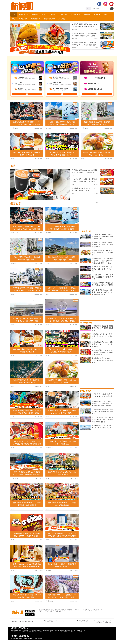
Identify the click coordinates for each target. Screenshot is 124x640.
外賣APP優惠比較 (78, 631)
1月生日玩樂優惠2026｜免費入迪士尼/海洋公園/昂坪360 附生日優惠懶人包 (102, 292)
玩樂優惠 (74, 47)
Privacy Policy (108, 622)
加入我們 (61, 19)
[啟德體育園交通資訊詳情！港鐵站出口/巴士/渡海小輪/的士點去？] (85, 411)
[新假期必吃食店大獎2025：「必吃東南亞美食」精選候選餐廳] (85, 360)
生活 (13, 19)
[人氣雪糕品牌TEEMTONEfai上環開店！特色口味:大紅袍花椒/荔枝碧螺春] (85, 352)
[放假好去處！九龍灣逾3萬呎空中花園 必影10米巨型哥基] (85, 396)
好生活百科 (49, 324)
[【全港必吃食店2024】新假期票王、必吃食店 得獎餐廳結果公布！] (85, 328)
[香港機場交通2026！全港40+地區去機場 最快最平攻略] (85, 427)
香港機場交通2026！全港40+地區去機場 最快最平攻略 (102, 427)
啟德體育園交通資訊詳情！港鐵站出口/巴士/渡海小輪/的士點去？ (102, 412)
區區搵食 (52, 14)
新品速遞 (97, 14)
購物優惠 (87, 14)
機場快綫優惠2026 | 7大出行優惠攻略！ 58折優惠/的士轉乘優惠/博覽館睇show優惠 (102, 261)
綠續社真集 (23, 19)
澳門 (12, 417)
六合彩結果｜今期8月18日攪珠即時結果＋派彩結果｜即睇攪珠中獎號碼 (102, 245)
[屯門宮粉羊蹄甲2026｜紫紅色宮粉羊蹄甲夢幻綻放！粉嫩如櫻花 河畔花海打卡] (85, 419)
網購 (47, 539)
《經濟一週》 (57, 611)
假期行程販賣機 (49, 19)
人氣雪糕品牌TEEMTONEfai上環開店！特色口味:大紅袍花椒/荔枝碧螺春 (102, 352)
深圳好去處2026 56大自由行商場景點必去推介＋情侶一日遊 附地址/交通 (102, 237)
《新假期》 (70, 610)
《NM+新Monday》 (86, 610)
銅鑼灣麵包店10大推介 (41, 631)
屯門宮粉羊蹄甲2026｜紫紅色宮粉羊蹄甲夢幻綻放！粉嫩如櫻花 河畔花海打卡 (102, 420)
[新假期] (36, 6)
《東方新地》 (95, 610)
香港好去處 (63, 14)
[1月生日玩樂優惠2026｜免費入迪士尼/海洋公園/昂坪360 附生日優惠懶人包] (85, 292)
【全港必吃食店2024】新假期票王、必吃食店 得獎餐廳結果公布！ (102, 328)
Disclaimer (98, 622)
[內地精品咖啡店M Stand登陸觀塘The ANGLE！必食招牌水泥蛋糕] (85, 344)
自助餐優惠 (28, 638)
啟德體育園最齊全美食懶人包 (20, 631)
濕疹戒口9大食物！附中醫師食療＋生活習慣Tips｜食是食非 (102, 253)
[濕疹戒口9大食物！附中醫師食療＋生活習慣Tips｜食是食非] (85, 252)
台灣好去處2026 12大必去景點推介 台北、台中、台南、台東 (102, 269)
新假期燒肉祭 (35, 19)
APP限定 (35, 14)
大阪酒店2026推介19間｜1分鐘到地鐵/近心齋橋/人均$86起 (102, 284)
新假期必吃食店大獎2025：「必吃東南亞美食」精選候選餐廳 (102, 360)
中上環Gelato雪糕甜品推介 (61, 631)
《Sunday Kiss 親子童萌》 (46, 611)
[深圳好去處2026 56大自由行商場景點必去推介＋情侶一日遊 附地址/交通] (85, 236)
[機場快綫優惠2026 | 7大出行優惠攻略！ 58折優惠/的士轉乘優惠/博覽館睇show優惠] (85, 260)
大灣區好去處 (75, 14)
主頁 (13, 14)
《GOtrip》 (77, 610)
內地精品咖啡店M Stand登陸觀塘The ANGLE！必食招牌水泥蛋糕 (102, 344)
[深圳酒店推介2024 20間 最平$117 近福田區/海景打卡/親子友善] (85, 276)
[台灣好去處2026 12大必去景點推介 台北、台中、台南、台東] (85, 268)
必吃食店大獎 (24, 14)
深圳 (12, 324)
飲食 (43, 14)
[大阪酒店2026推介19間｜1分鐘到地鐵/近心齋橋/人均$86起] (85, 284)
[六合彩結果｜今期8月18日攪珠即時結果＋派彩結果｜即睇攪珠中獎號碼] (85, 244)
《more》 (103, 610)
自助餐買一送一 (16, 638)
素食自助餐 (38, 638)
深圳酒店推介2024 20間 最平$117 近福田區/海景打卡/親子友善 (102, 277)
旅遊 (105, 14)
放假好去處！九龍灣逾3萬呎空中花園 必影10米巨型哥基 (102, 395)
